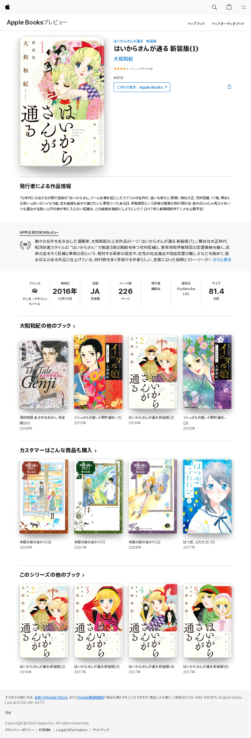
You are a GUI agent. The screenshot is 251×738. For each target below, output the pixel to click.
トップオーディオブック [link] (228, 23)
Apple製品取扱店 (91, 697)
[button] (214, 7)
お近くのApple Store (51, 697)
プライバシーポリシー (19, 730)
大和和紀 (123, 59)
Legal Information (72, 730)
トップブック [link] (196, 23)
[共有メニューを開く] (229, 87)
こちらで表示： (140, 87)
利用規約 (45, 730)
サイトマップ (101, 730)
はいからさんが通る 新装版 (135, 41)
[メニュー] (243, 7)
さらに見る (222, 260)
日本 (8, 713)
